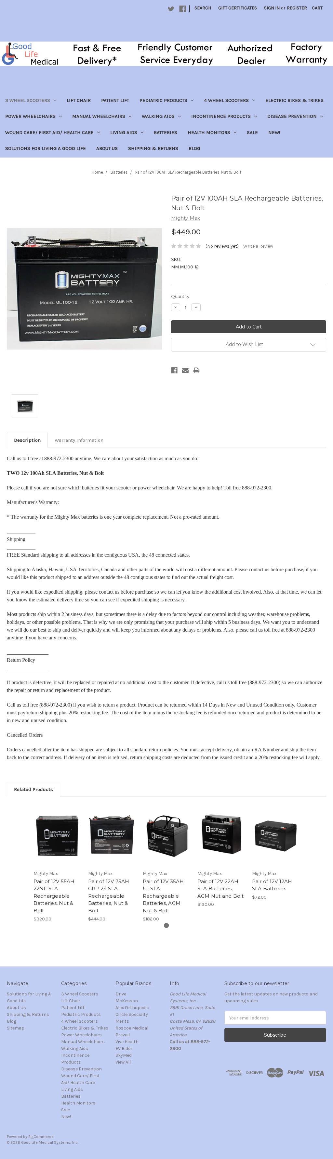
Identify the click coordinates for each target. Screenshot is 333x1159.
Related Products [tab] (33, 789)
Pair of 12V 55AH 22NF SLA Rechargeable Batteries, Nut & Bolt (54, 896)
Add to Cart (57, 840)
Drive (120, 994)
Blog (194, 148)
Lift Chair (79, 100)
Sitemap (15, 1028)
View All (123, 1062)
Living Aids (123, 132)
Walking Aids (158, 116)
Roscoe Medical (131, 1028)
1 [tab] (166, 925)
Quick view (57, 829)
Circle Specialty (131, 1014)
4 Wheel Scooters (226, 100)
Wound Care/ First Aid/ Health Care (49, 132)
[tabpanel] (57, 863)
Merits (122, 1021)
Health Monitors (209, 132)
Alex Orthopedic (132, 1007)
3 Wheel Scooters (27, 100)
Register (297, 8)
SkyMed (123, 1055)
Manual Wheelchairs (98, 116)
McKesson (126, 1001)
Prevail (122, 1035)
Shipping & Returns (153, 148)
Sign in (272, 8)
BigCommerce (41, 1136)
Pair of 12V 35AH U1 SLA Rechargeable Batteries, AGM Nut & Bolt (163, 896)
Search (202, 8)
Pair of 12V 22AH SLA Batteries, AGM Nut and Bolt (220, 888)
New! (274, 132)
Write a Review (258, 246)
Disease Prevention (292, 116)
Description (27, 440)
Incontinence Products (221, 116)
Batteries (165, 132)
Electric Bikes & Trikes (294, 100)
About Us (107, 148)
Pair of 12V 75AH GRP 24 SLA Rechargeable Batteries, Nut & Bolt (108, 896)
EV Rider (123, 1048)
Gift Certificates (237, 8)
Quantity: (180, 296)
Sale (252, 132)
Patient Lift (115, 100)
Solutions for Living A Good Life (45, 148)
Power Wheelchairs (30, 116)
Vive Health (127, 1041)
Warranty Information (79, 440)
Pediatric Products (163, 100)
